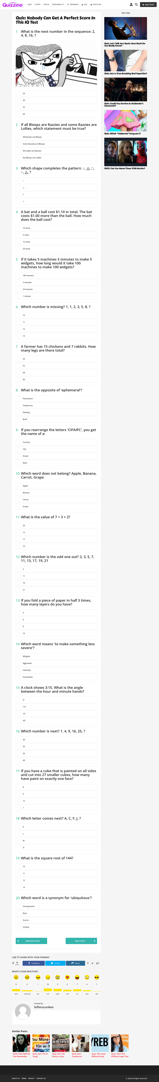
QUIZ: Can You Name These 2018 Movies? (124, 168)
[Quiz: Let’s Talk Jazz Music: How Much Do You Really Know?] (125, 29)
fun (48, 994)
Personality (58, 4)
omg (87, 994)
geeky (58, 994)
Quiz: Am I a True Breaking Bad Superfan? (125, 73)
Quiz (30, 4)
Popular (97, 4)
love (67, 994)
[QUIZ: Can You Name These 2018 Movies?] (125, 152)
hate (16, 994)
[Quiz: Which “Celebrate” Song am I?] (125, 120)
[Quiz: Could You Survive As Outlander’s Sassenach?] (125, 89)
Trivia (46, 4)
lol (77, 994)
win (97, 994)
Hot (85, 4)
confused (27, 994)
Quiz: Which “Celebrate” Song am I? (122, 133)
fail (38, 994)
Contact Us (41, 1078)
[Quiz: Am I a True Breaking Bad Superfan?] (125, 60)
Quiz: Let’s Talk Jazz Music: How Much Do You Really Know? (124, 44)
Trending (74, 4)
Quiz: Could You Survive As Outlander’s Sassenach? (123, 104)
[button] (131, 4)
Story (38, 4)
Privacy (31, 1078)
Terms (24, 1078)
